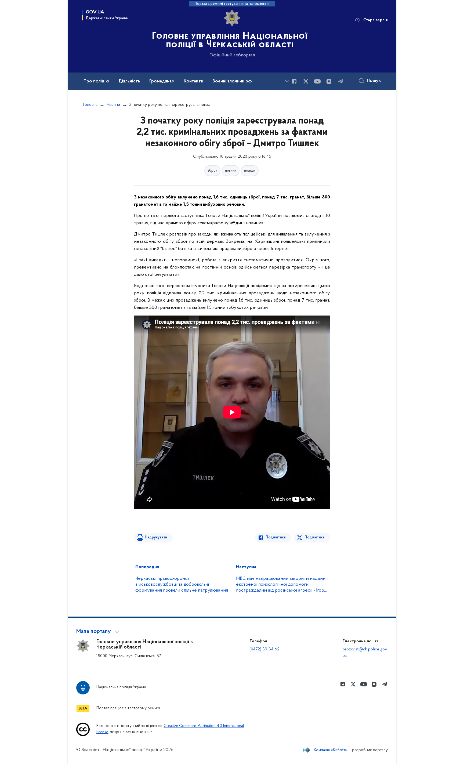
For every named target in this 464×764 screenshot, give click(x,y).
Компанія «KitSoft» (330, 750)
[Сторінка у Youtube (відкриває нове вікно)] (317, 81)
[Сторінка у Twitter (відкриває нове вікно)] (306, 81)
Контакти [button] (193, 81)
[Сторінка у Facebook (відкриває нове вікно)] (294, 81)
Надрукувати (156, 537)
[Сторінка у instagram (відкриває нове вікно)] (329, 81)
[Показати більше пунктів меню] (287, 81)
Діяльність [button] (129, 81)
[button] (98, 631)
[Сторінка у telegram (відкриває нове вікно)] (340, 81)
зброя (212, 171)
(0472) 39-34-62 (264, 649)
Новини (113, 105)
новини (230, 171)
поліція (249, 171)
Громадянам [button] (162, 81)
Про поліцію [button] (96, 81)
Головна (90, 105)
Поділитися (276, 537)
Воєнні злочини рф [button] (232, 81)
